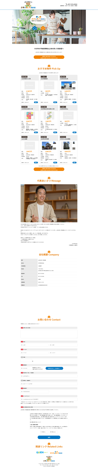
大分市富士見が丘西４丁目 (47, 109)
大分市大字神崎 (45, 139)
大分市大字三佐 (64, 78)
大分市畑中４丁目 (26, 78)
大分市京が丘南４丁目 (27, 109)
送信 (49, 437)
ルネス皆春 (24, 139)
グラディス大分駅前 (65, 139)
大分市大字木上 (64, 109)
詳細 (35, 102)
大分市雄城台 (44, 78)
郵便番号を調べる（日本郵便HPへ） (54, 368)
